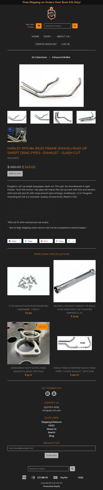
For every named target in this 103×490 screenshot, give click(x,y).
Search (51, 432)
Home (35, 36)
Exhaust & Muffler (61, 57)
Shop (47, 36)
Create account (46, 44)
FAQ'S (52, 425)
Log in (66, 44)
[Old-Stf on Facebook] (47, 394)
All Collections (39, 57)
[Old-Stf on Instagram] (54, 394)
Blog (51, 436)
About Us (63, 36)
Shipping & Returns (51, 422)
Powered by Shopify (51, 486)
